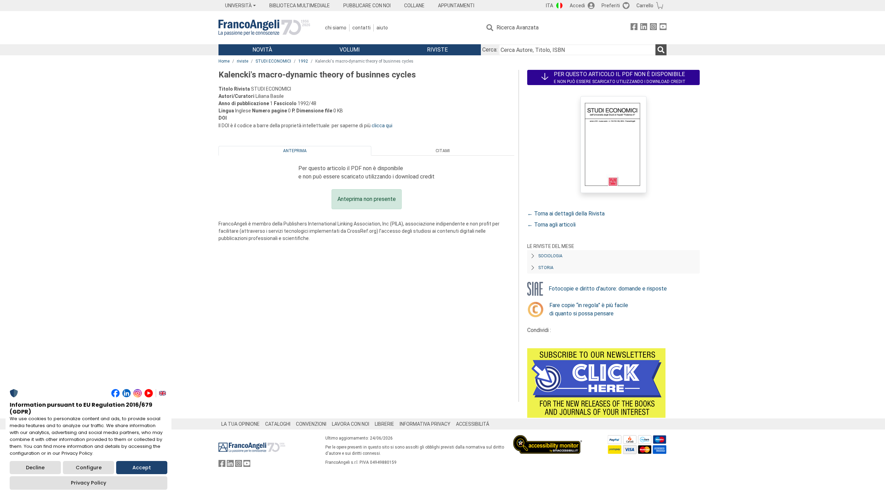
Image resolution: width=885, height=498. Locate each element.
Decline (35, 467)
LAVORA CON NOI (350, 424)
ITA (549, 5)
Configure (89, 467)
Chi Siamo (335, 27)
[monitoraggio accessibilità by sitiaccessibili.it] (547, 439)
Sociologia (550, 255)
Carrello (644, 5)
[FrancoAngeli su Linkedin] (643, 28)
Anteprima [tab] (295, 150)
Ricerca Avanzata (517, 27)
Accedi (577, 5)
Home (224, 61)
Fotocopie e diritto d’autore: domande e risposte (608, 288)
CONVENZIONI (311, 424)
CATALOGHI (277, 424)
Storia (545, 267)
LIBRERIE (384, 424)
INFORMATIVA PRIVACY (425, 424)
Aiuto (382, 27)
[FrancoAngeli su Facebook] (634, 28)
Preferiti (611, 5)
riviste (242, 61)
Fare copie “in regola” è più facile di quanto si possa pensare (588, 309)
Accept (141, 467)
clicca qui (382, 125)
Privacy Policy (88, 482)
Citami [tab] (443, 150)
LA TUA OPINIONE (240, 424)
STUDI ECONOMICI (273, 61)
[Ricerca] (661, 49)
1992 (303, 61)
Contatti (361, 27)
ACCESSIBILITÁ (472, 424)
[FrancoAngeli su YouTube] (663, 28)
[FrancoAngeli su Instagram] (653, 28)
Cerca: (489, 49)
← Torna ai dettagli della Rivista (566, 213)
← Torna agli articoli (551, 224)
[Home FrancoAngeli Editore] (264, 27)
